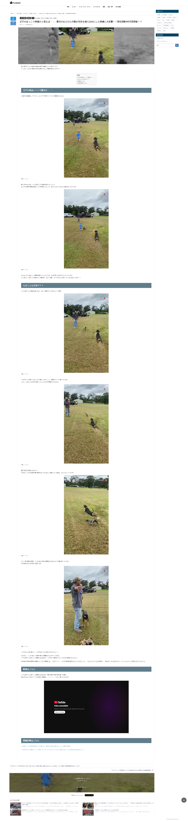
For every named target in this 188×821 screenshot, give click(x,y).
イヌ (43, 18)
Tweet (13, 19)
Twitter (169, 17)
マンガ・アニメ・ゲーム (84, 6)
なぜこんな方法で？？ (83, 79)
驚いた (160, 30)
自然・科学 (110, 6)
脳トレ (175, 17)
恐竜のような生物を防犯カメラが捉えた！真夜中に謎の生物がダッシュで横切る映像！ (46, 746)
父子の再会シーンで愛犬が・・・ (86, 77)
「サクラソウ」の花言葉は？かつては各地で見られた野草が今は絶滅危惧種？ (131, 770)
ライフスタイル (96, 6)
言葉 (168, 20)
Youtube (38, 18)
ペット (160, 25)
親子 (55, 18)
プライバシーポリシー (162, 41)
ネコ (159, 20)
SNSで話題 (118, 6)
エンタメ (74, 6)
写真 (159, 14)
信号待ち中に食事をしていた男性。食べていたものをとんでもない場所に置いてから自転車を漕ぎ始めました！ (53, 749)
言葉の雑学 (166, 25)
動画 (48, 18)
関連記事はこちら (82, 83)
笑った (171, 14)
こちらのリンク (51, 677)
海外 (173, 20)
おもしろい (166, 28)
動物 (104, 6)
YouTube (26, 178)
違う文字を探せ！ (168, 22)
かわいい (160, 22)
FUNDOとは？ (160, 38)
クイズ (160, 28)
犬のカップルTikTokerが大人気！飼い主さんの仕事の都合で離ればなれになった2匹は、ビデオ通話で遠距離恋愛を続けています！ (46, 766)
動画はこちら (81, 81)
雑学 (68, 6)
